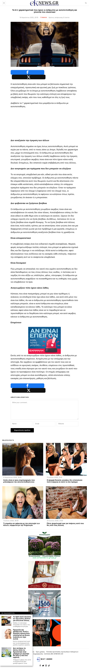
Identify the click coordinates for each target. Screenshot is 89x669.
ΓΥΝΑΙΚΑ (43, 17)
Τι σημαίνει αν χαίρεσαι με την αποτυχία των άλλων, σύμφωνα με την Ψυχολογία (21, 524)
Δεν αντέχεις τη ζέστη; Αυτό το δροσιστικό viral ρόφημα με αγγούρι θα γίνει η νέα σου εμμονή (21, 652)
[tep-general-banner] (44, 340)
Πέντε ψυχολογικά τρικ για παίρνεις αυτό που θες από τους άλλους (65, 524)
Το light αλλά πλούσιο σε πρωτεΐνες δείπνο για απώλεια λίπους (22, 618)
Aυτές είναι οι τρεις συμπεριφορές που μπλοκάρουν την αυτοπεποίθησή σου (19, 481)
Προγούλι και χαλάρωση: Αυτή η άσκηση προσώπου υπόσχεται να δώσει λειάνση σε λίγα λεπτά (21, 634)
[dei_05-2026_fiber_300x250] (44, 633)
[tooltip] (27, 72)
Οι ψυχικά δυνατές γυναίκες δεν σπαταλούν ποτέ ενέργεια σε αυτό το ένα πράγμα (64, 481)
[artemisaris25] (44, 545)
